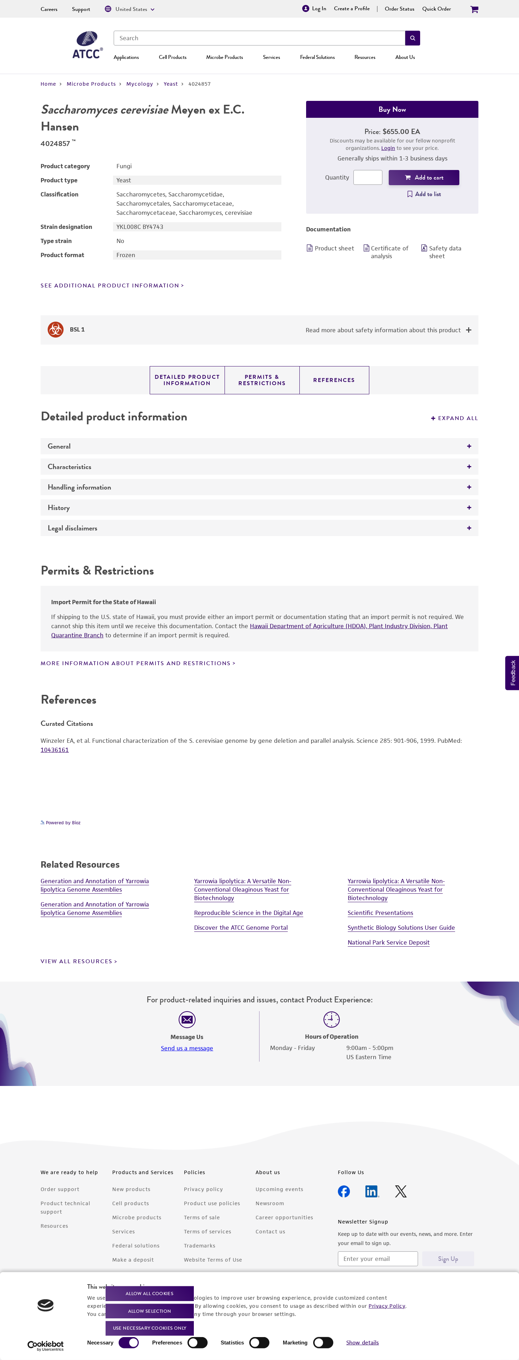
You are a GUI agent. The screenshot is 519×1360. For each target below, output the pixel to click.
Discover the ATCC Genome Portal (241, 927)
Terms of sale (202, 1217)
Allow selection (149, 1310)
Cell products (130, 1203)
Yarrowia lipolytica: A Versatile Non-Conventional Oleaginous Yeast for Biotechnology (242, 889)
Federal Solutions (317, 57)
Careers (49, 9)
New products (131, 1189)
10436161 (55, 750)
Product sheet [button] (334, 248)
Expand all (458, 418)
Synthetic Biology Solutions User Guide (401, 927)
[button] (412, 38)
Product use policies (212, 1203)
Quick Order (436, 9)
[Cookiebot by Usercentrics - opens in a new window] (46, 1346)
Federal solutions (136, 1245)
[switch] (197, 1342)
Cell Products (172, 57)
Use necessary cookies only (149, 1328)
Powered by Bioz (62, 823)
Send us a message (187, 1048)
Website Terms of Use (213, 1259)
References (334, 380)
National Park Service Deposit (389, 942)
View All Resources (77, 961)
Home (48, 83)
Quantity (337, 177)
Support (81, 9)
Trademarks (199, 1245)
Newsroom (270, 1203)
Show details (362, 1342)
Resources (364, 57)
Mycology (139, 83)
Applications (126, 57)
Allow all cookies (149, 1293)
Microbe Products (224, 57)
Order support (60, 1189)
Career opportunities (284, 1217)
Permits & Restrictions (262, 380)
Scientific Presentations (380, 913)
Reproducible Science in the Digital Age (248, 913)
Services (271, 57)
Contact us (270, 1231)
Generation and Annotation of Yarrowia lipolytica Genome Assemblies (95, 885)
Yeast (171, 83)
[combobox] (259, 38)
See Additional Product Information (110, 285)
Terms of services (207, 1231)
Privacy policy (203, 1189)
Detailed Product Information (187, 380)
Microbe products (136, 1217)
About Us (405, 57)
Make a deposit (133, 1259)
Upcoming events (279, 1189)
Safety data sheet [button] (445, 252)
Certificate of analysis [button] (389, 252)
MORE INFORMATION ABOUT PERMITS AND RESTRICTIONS (136, 663)
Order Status (399, 9)
